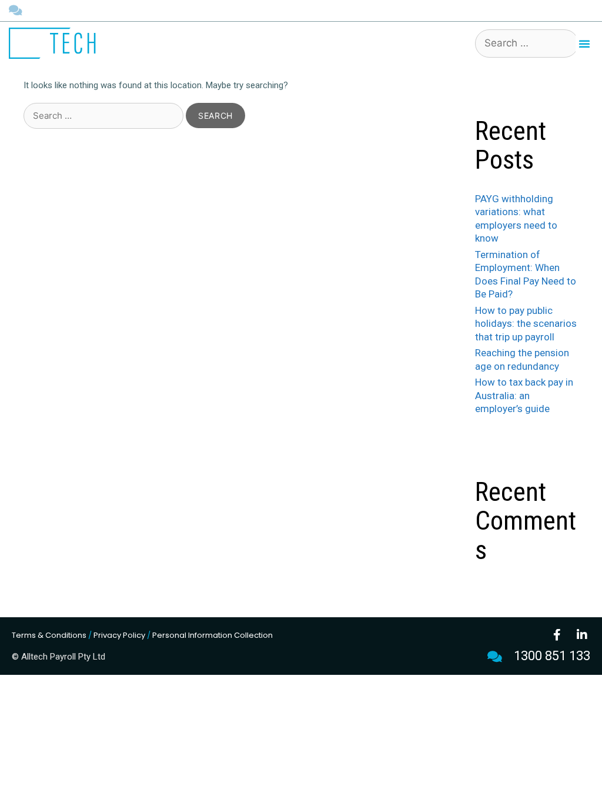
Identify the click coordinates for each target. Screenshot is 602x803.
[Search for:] (105, 116)
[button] (584, 43)
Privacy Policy (119, 635)
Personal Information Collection (212, 635)
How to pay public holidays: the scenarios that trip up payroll (526, 324)
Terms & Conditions (49, 635)
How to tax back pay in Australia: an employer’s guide (524, 395)
